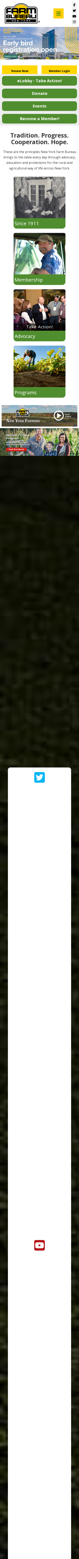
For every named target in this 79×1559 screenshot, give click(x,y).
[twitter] (39, 779)
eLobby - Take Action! (39, 80)
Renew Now (19, 71)
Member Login (59, 71)
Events (39, 106)
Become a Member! (39, 118)
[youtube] (39, 1247)
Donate (39, 93)
